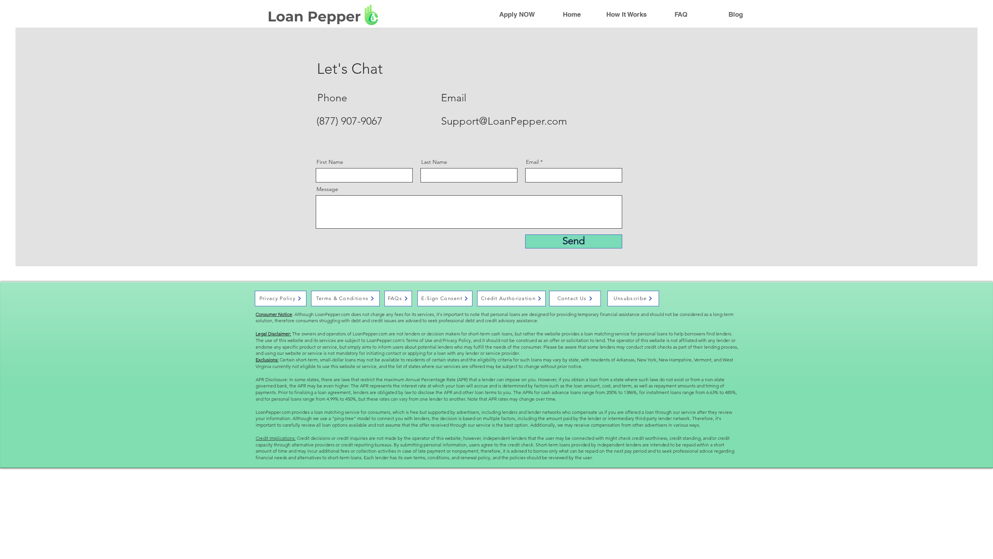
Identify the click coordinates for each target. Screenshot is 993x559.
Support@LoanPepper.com (504, 121)
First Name (330, 162)
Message (327, 189)
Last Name (434, 162)
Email (532, 162)
